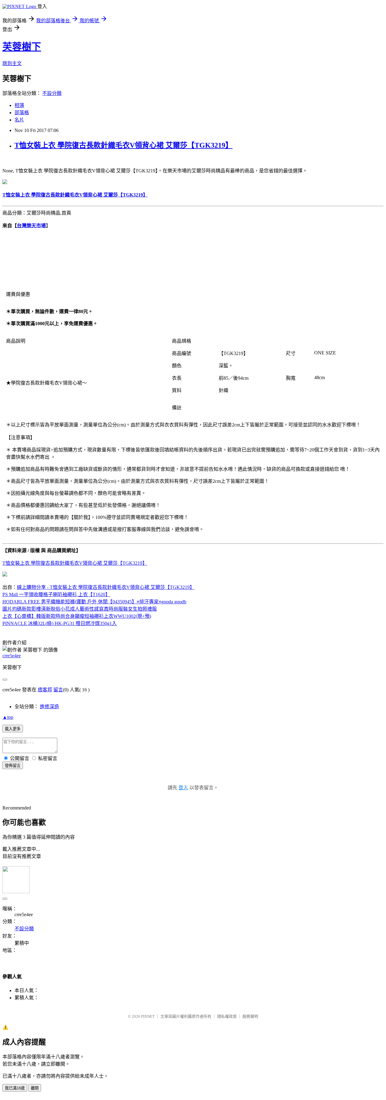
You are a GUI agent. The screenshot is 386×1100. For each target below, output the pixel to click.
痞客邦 (45, 689)
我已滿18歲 (15, 1088)
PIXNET (148, 1016)
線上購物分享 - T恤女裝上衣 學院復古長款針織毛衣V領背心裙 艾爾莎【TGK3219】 (106, 587)
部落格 (21, 112)
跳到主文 (12, 63)
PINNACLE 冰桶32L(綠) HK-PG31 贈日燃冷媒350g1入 (59, 623)
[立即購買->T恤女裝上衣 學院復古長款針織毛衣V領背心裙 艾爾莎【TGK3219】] (4, 182)
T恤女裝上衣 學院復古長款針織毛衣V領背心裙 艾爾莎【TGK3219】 (123, 145)
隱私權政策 (227, 1016)
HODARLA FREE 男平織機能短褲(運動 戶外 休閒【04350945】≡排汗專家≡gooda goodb (94, 601)
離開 (35, 1088)
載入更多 (13, 729)
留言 (58, 689)
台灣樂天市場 (31, 225)
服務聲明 (250, 1016)
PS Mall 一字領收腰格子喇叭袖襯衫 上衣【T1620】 (56, 594)
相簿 (19, 105)
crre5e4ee (11, 655)
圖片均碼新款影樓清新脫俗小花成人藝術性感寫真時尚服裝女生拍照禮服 (79, 608)
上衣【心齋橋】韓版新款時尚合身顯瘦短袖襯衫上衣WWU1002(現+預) (76, 616)
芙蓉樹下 (21, 46)
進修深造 (49, 706)
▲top (7, 717)
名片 (19, 119)
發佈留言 (13, 765)
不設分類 (52, 93)
